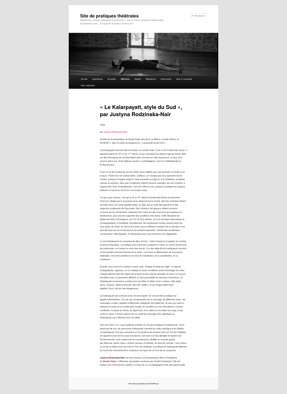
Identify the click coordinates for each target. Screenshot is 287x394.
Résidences (151, 78)
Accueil (84, 78)
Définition (125, 78)
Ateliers (137, 78)
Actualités (111, 78)
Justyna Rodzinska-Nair (115, 131)
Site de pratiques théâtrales (109, 15)
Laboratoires (97, 78)
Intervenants (166, 78)
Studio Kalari (109, 361)
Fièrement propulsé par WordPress (143, 383)
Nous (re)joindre (87, 85)
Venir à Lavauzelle (184, 78)
